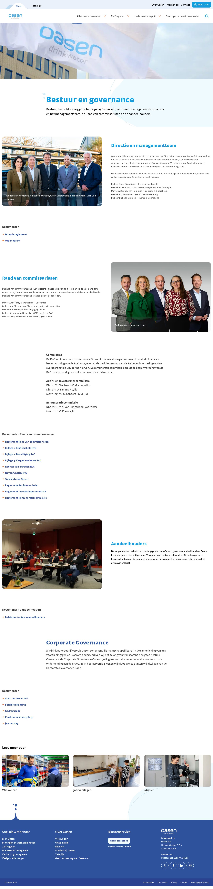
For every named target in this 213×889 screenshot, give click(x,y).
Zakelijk (37, 5)
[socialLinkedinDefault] (181, 865)
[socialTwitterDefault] (165, 865)
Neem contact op (119, 840)
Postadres (166, 854)
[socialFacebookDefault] (173, 865)
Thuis (18, 6)
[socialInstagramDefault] (190, 865)
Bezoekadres (168, 838)
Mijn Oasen (203, 4)
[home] (15, 16)
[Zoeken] (207, 16)
